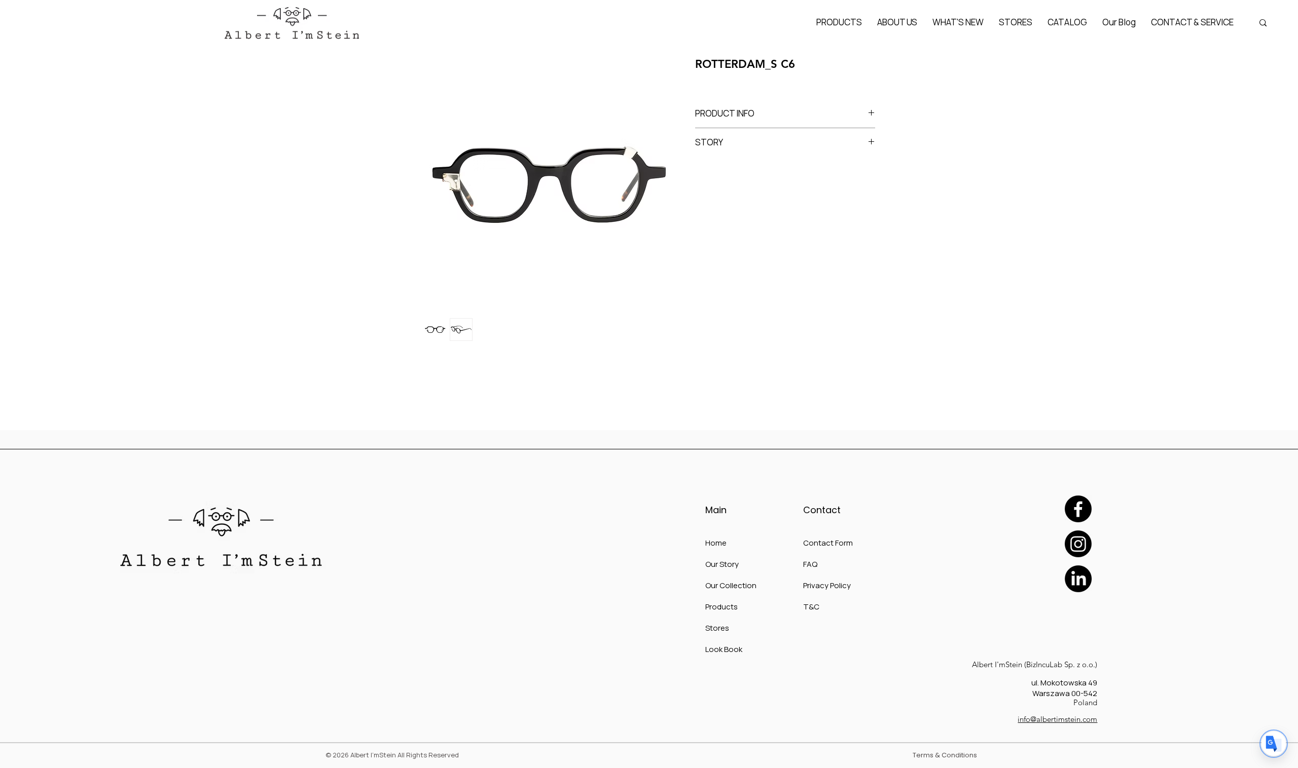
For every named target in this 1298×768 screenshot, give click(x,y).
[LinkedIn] (1078, 578)
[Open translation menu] (1273, 744)
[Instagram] (1078, 543)
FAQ (810, 564)
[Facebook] (1078, 508)
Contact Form (828, 542)
